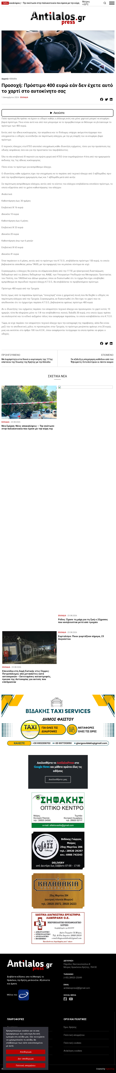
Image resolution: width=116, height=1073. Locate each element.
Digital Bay (110, 1069)
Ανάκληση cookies (73, 1050)
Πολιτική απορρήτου (74, 1035)
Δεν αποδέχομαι (26, 1058)
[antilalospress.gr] (58, 18)
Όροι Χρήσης (70, 1027)
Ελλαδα (24, 97)
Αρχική (5, 79)
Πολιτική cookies (72, 1043)
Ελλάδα (13, 79)
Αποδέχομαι (26, 1052)
